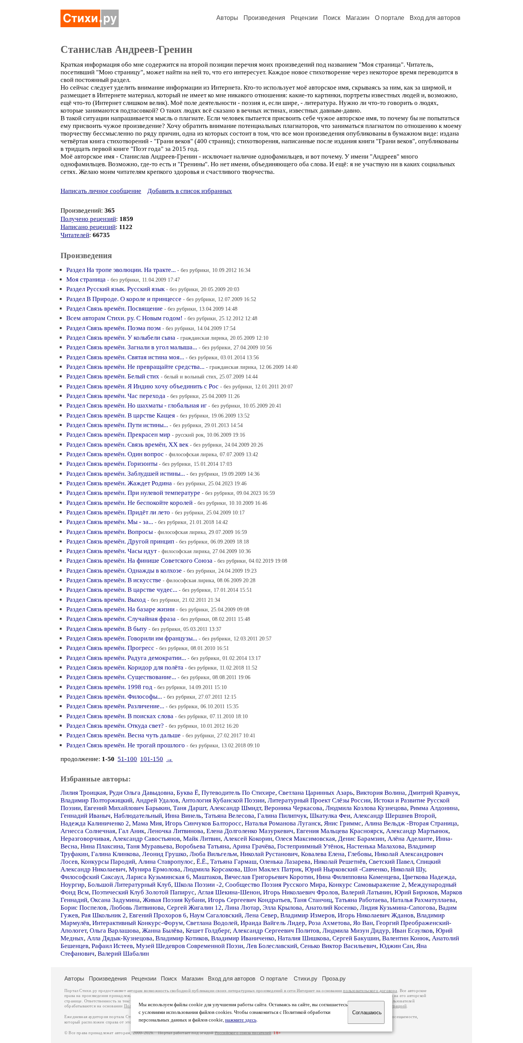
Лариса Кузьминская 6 (158, 877)
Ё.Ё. (201, 861)
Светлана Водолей (211, 923)
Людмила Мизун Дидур (355, 930)
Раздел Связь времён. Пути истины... (117, 425)
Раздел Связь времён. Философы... (114, 696)
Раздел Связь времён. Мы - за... (109, 522)
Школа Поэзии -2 (198, 884)
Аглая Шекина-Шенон (229, 892)
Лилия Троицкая (83, 792)
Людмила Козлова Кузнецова (366, 808)
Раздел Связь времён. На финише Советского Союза (139, 560)
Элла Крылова (282, 907)
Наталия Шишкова (303, 938)
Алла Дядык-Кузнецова (119, 938)
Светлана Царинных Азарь (315, 792)
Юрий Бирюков (416, 892)
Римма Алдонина (434, 808)
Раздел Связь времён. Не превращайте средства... (135, 366)
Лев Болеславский (271, 946)
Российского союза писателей (243, 1033)
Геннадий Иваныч (85, 815)
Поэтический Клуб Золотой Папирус (143, 892)
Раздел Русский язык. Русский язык (115, 289)
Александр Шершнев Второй (394, 815)
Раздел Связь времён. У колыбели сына (120, 337)
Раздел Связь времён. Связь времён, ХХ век (127, 444)
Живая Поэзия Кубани (174, 900)
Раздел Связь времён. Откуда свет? (115, 725)
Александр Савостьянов (146, 838)
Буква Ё (187, 792)
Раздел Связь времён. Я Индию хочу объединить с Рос (142, 386)
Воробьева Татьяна (202, 846)
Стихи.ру (305, 978)
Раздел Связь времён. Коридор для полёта (124, 667)
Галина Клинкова (115, 854)
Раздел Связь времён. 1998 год (109, 687)
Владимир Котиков (181, 938)
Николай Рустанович (269, 854)
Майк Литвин (202, 838)
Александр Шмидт (235, 808)
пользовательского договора (370, 991)
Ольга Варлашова (114, 930)
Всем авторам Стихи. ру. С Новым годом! (124, 318)
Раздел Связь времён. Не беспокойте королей (129, 502)
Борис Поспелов (83, 907)
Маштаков (207, 877)
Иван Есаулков (412, 930)
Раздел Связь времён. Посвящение (114, 308)
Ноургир (72, 884)
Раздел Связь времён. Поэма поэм (113, 328)
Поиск (331, 18)
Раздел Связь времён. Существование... (121, 677)
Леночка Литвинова (175, 831)
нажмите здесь (241, 1020)
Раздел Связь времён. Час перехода (115, 396)
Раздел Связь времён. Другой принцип (120, 541)
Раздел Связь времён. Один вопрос (115, 454)
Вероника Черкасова (293, 808)
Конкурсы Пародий (108, 861)
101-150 (151, 759)
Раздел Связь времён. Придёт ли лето (118, 512)
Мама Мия (147, 823)
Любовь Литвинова (137, 907)
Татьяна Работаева (361, 900)
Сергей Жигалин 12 (194, 907)
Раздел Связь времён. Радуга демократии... (126, 657)
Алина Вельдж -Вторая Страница (410, 823)
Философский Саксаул (91, 877)
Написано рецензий (88, 227)
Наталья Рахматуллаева (423, 900)
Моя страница (86, 279)
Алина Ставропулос (165, 861)
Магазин (357, 18)
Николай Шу (408, 869)
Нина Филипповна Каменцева (357, 877)
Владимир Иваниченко (243, 938)
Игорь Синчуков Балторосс (203, 823)
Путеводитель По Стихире (238, 792)
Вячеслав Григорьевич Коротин (268, 877)
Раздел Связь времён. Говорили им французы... (131, 638)
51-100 (127, 759)
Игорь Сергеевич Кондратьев (249, 900)
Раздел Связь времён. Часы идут (111, 551)
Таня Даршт (189, 808)
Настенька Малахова (375, 846)
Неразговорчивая (85, 838)
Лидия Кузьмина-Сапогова (397, 907)
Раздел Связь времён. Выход (106, 599)
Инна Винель (183, 815)
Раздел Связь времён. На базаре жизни (120, 609)
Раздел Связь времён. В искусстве (113, 580)
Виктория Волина (380, 792)
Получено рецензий (88, 219)
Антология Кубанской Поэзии (223, 800)
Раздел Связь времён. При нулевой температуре (133, 492)
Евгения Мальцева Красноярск (339, 831)
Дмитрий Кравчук (433, 792)
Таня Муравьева (149, 846)
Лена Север (261, 915)
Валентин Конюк (405, 938)
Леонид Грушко (164, 854)
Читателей (74, 235)
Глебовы (359, 854)
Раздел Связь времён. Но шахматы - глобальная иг (136, 405)
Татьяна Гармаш (233, 861)
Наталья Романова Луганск (283, 823)
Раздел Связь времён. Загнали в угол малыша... (131, 347)
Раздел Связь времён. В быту (106, 628)
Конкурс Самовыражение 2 (367, 884)
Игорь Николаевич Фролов (300, 892)
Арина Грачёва (253, 846)
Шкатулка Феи (330, 815)
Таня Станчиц (312, 900)
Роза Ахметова (329, 923)
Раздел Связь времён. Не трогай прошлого (125, 745)
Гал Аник (131, 831)
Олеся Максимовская (305, 838)
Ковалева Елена (323, 854)
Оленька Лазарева (285, 861)
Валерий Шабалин (123, 953)
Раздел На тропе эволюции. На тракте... (121, 269)
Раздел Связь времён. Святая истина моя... (125, 357)
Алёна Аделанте (410, 838)
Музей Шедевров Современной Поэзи (189, 946)
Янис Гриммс (342, 823)
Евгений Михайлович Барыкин (127, 808)
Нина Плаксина (101, 846)
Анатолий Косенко (331, 907)
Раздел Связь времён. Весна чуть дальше (123, 735)
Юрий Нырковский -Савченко (346, 869)
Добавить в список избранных (189, 191)
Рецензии (304, 18)
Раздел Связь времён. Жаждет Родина (119, 483)
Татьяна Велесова (229, 815)
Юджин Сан (396, 946)
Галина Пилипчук (282, 815)
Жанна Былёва (162, 930)
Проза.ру (334, 978)
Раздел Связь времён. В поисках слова (119, 716)
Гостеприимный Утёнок (310, 846)
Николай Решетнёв (340, 861)
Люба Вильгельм (213, 854)
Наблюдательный (138, 815)
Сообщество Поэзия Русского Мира (275, 884)
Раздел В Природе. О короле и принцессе (123, 299)
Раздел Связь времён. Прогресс (110, 648)
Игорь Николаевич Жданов (375, 915)
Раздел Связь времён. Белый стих (112, 376)
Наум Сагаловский (216, 915)
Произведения (264, 18)
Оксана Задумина (115, 900)
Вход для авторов (435, 18)
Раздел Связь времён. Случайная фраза (121, 618)
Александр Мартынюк (417, 831)
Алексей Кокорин (248, 838)
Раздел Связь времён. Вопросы (109, 531)
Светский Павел (391, 861)
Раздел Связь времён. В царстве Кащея (120, 415)
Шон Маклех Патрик (273, 869)
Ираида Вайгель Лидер (272, 923)
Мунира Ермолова (154, 869)
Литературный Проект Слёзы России (319, 800)
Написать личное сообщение (100, 191)
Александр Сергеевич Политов (276, 930)
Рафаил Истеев (112, 946)
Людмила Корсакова (211, 869)
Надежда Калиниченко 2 (94, 823)
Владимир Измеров (307, 915)
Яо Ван (363, 923)
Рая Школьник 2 (103, 915)
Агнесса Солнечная (87, 831)
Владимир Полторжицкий (96, 800)
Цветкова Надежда (428, 877)
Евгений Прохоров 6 (157, 915)
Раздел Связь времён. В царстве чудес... (121, 589)
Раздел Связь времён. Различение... (115, 706)
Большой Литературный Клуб (129, 884)
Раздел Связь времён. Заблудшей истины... (125, 473)
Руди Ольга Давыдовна (141, 792)
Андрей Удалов (157, 800)
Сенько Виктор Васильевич (338, 946)
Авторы (227, 18)
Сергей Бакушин (355, 938)
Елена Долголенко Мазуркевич (249, 831)
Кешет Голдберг (208, 930)
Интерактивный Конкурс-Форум (137, 923)
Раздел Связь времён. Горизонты (111, 463)
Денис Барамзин (361, 838)
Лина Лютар (242, 907)
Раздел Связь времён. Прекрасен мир (118, 434)
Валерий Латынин (366, 892)
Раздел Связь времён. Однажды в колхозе (124, 570)
